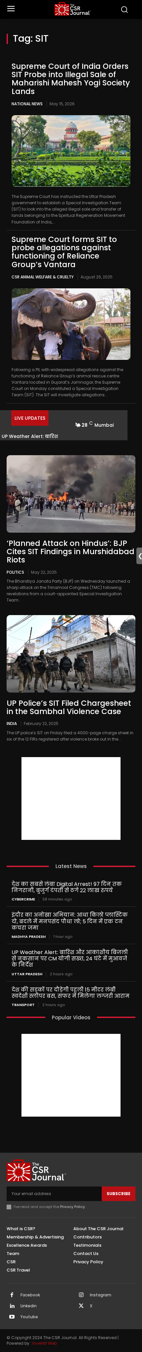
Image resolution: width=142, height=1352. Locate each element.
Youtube (29, 1317)
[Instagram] (81, 1295)
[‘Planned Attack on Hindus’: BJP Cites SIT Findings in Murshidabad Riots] (71, 494)
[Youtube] (12, 1317)
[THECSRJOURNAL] (72, 9)
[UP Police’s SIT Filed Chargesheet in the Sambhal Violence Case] (71, 654)
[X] (81, 1306)
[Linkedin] (12, 1306)
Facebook (30, 1295)
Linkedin (28, 1306)
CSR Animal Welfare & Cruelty (43, 277)
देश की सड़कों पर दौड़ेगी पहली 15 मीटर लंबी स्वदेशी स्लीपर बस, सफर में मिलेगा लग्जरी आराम (70, 993)
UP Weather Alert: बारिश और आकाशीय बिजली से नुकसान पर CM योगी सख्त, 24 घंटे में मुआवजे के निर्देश (70, 958)
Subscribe (118, 1193)
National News (27, 104)
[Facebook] (12, 1295)
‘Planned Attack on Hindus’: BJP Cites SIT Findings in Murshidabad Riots (70, 551)
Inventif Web (44, 1343)
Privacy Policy (72, 1206)
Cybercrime (23, 899)
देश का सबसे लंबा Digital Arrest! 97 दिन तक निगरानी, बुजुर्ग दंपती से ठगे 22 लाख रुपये (67, 887)
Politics (15, 572)
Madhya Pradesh (29, 936)
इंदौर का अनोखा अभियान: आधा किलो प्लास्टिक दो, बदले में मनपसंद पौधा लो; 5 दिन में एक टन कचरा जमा (70, 921)
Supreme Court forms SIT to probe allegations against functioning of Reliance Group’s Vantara (64, 252)
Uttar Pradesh (27, 974)
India (12, 723)
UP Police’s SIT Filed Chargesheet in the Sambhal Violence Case (69, 707)
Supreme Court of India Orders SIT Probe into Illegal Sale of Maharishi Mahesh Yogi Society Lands (71, 79)
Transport (23, 1004)
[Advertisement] (71, 798)
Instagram (100, 1295)
